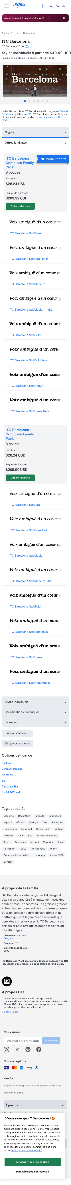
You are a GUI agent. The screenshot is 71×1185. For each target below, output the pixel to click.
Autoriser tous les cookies (32, 1162)
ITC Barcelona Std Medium (27, 284)
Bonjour (8, 861)
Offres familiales (16, 142)
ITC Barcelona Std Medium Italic (30, 309)
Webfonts (7, 774)
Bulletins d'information (16, 855)
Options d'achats (20, 206)
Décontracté (43, 829)
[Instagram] (8, 1049)
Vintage (59, 829)
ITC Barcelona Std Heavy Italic (29, 411)
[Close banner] (63, 18)
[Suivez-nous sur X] (19, 1049)
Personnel (9, 848)
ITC (14, 33)
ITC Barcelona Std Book (25, 233)
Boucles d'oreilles (46, 835)
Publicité (39, 816)
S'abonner (51, 1040)
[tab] (25, 101)
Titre (45, 822)
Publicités (57, 822)
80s (30, 835)
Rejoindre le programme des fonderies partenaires (33, 1085)
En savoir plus (10, 1012)
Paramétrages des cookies (32, 1171)
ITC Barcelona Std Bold (25, 335)
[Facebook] (40, 1049)
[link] (58, 6)
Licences (11, 722)
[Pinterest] (29, 1049)
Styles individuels (17, 702)
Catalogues (10, 829)
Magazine (48, 842)
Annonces (20, 842)
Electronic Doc (10, 786)
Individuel (26, 829)
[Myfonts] (19, 7)
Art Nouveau (38, 848)
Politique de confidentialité (26, 1150)
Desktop (6, 763)
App (4, 780)
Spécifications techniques (22, 712)
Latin (21, 835)
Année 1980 (57, 855)
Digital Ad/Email (11, 792)
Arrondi (34, 842)
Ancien (53, 848)
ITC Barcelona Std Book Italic (28, 259)
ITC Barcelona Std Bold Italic (28, 360)
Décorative (24, 816)
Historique (40, 855)
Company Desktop (12, 769)
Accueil (6, 33)
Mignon (8, 822)
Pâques (20, 822)
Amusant (9, 835)
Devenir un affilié (13, 1092)
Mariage (33, 822)
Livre (61, 842)
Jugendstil (55, 816)
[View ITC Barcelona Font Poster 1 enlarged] (36, 81)
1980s (23, 848)
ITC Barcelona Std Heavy (26, 386)
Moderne (9, 816)
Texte (7, 842)
